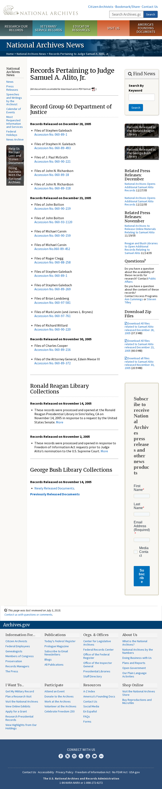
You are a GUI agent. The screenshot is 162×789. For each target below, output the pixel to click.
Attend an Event (55, 691)
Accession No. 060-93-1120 (53, 222)
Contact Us (150, 6)
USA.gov (134, 772)
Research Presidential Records (19, 718)
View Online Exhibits (17, 706)
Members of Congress (19, 656)
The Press (11, 671)
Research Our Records (16, 28)
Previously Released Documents (55, 494)
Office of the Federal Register (96, 656)
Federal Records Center (98, 649)
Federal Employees (17, 646)
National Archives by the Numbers (137, 651)
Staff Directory (92, 676)
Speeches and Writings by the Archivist (14, 99)
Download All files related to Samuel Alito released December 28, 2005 (139, 328)
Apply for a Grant (16, 711)
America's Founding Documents (145, 28)
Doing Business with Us (137, 658)
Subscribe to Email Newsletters (56, 653)
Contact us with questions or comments (28, 614)
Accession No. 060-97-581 (52, 302)
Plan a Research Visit (18, 696)
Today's (60, 641)
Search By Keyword (136, 87)
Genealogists (13, 651)
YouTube (87, 756)
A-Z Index (89, 691)
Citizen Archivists (100, 6)
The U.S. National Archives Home (40, 10)
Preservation (13, 661)
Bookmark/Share (127, 6)
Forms (87, 721)
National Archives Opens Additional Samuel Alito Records (140, 187)
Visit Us (113, 28)
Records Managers (17, 666)
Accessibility (46, 772)
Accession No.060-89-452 (52, 249)
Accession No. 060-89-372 (52, 363)
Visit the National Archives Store (138, 693)
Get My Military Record (19, 691)
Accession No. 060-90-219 (52, 208)
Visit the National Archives (21, 701)
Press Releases (12, 88)
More (59, 422)
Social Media (91, 706)
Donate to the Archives (59, 696)
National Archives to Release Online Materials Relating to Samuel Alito (140, 229)
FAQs (86, 716)
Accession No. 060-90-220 (52, 329)
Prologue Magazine (57, 646)
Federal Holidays (11, 133)
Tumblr (81, 756)
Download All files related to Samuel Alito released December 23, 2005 (139, 345)
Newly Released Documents (54, 488)
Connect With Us (81, 749)
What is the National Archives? (134, 642)
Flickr (101, 756)
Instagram (74, 756)
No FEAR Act (119, 772)
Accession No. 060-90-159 (52, 235)
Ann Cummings (134, 299)
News (10, 82)
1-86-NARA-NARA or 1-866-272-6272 (81, 783)
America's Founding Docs (99, 696)
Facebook (60, 756)
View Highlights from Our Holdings (21, 726)
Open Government (134, 668)
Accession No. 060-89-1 (50, 134)
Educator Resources (81, 28)
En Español (90, 711)
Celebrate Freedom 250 (59, 711)
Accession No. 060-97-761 (52, 316)
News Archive (15, 139)
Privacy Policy (64, 772)
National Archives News (31, 54)
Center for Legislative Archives (97, 642)
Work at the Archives (58, 701)
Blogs (48, 659)
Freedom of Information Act (92, 772)
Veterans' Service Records (48, 28)
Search (150, 14)
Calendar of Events (13, 110)
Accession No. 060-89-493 (52, 148)
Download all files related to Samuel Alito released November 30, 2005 (139, 363)
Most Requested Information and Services (14, 122)
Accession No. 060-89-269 (52, 289)
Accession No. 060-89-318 (52, 188)
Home (10, 54)
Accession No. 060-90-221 (52, 161)
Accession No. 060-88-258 (52, 262)
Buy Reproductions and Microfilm (137, 701)
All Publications (54, 664)
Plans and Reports (133, 663)
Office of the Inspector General (97, 664)
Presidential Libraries (96, 671)
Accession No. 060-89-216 (52, 349)
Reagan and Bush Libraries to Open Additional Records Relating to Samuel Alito (141, 248)
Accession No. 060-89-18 (51, 175)
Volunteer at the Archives (60, 706)
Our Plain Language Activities (134, 674)
